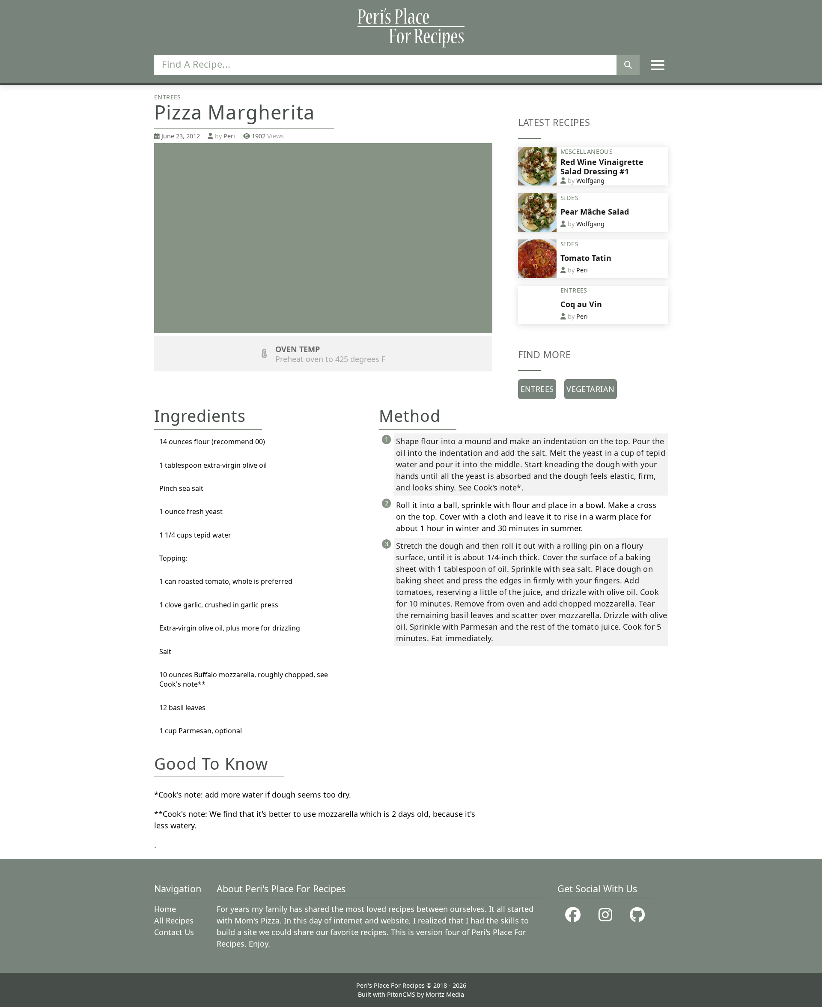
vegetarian (590, 389)
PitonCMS (402, 994)
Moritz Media (445, 994)
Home (165, 909)
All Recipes (174, 920)
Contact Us (174, 932)
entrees (537, 389)
